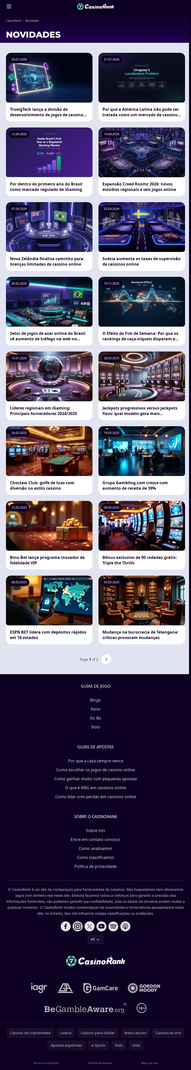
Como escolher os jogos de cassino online (95, 770)
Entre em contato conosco (95, 839)
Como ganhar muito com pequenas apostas (95, 778)
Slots (95, 727)
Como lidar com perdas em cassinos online (95, 796)
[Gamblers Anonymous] (65, 988)
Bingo (95, 700)
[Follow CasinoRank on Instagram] (78, 926)
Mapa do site (149, 1063)
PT (93, 939)
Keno (95, 709)
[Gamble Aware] (86, 1008)
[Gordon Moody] (144, 988)
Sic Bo (95, 718)
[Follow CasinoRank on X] (90, 926)
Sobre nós (95, 830)
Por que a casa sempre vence (95, 761)
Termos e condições (46, 1063)
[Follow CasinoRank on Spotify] (113, 926)
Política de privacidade (95, 866)
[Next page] (106, 659)
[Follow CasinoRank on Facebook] (66, 926)
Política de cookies (100, 1063)
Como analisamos (95, 848)
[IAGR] (39, 988)
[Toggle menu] (9, 6)
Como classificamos (95, 857)
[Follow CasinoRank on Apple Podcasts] (125, 926)
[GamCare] (100, 988)
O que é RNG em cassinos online (95, 787)
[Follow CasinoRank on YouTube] (101, 926)
